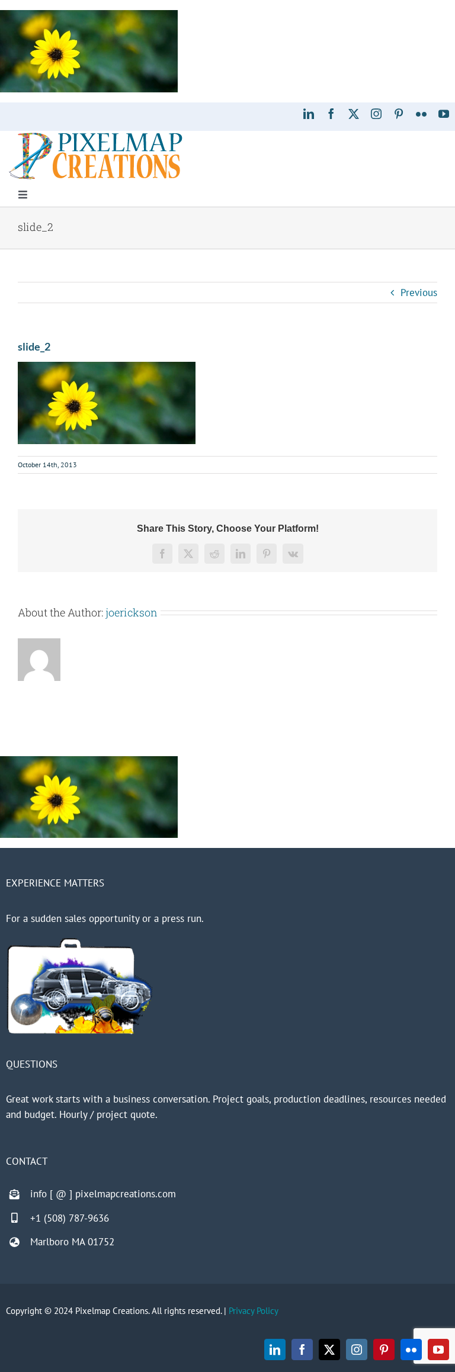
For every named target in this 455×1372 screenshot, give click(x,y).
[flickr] (421, 113)
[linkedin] (308, 113)
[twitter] (353, 113)
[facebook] (331, 113)
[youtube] (443, 113)
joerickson (131, 612)
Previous (418, 292)
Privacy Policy (253, 1310)
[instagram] (376, 113)
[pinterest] (398, 113)
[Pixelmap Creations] (95, 135)
